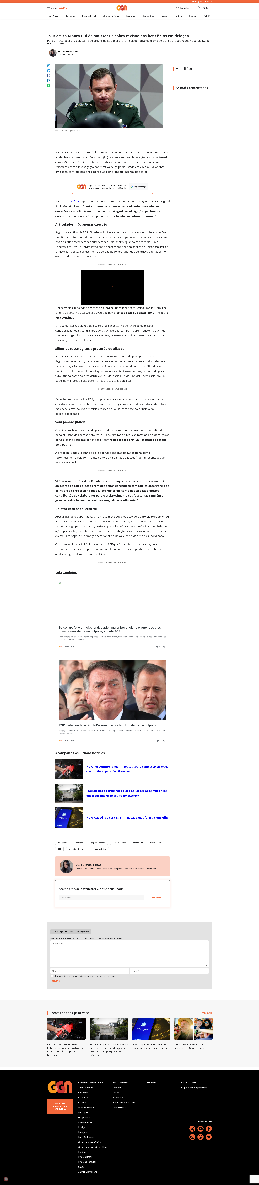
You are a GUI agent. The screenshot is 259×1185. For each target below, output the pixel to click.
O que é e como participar (194, 1087)
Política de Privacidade (124, 1102)
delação (79, 842)
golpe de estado (97, 842)
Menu (54, 7)
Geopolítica (148, 16)
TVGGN (206, 16)
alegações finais (71, 201)
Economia (131, 16)
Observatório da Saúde (89, 1142)
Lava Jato (83, 1132)
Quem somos (119, 1107)
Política (178, 16)
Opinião (193, 16)
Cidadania (83, 1092)
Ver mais (207, 1012)
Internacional (85, 1122)
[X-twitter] (192, 1129)
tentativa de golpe (77, 849)
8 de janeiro (63, 842)
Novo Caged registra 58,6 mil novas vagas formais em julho (127, 817)
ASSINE (63, 7)
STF (59, 849)
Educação (83, 1112)
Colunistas (83, 1097)
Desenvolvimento (87, 1107)
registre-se (84, 931)
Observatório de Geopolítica (92, 1147)
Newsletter (118, 1097)
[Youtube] (200, 1129)
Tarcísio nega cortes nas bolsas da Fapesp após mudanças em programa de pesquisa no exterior (126, 793)
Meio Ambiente (86, 1137)
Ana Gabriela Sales (70, 51)
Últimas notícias (111, 16)
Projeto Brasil (89, 16)
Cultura (82, 1102)
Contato (117, 1087)
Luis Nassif (54, 16)
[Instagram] (192, 1137)
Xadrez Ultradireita (87, 1171)
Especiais (70, 16)
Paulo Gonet (156, 842)
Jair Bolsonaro (119, 842)
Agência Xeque (85, 1087)
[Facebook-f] (209, 1129)
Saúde (81, 1166)
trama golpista (99, 849)
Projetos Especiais (87, 1161)
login (62, 931)
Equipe (116, 1092)
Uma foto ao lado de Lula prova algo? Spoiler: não (189, 1046)
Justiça (164, 16)
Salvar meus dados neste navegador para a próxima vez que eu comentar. (84, 976)
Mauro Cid (138, 842)
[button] (48, 65)
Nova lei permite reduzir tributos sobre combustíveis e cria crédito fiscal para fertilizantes (127, 769)
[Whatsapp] (200, 1137)
